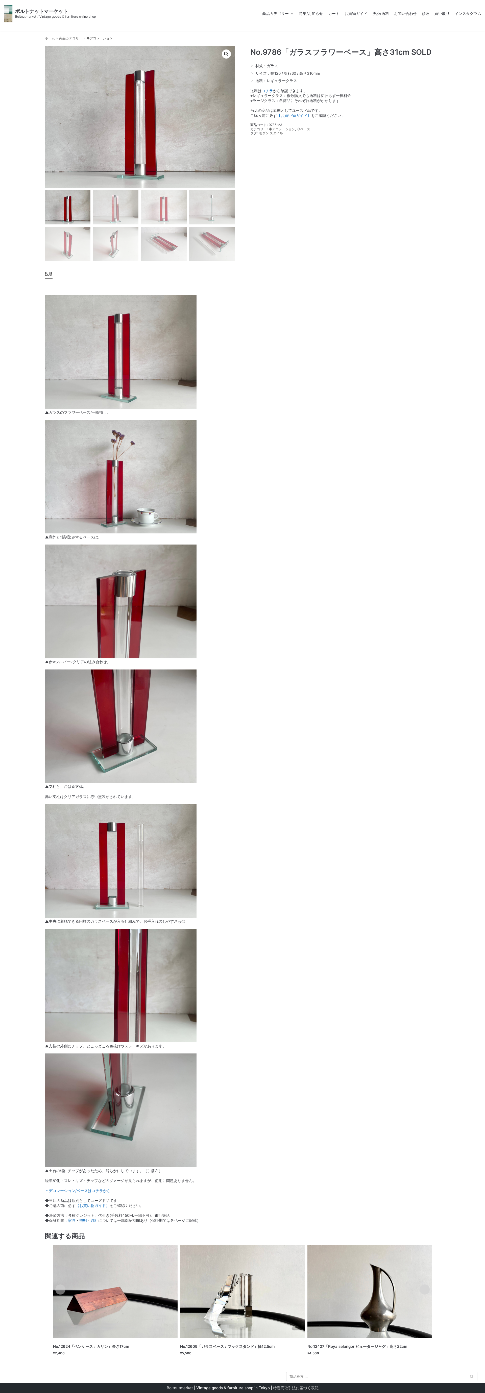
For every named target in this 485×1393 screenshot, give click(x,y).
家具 (72, 1220)
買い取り (442, 13)
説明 (49, 274)
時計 (94, 1220)
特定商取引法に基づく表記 (296, 1387)
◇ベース (303, 129)
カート (334, 13)
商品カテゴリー (70, 38)
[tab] (49, 274)
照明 (83, 1220)
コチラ (267, 90)
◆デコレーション (99, 38)
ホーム (50, 38)
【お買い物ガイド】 (294, 115)
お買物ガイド (356, 13)
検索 (471, 1377)
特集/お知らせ (311, 13)
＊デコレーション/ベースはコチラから (78, 1190)
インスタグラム (468, 13)
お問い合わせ (405, 13)
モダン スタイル (271, 133)
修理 (425, 13)
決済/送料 (380, 13)
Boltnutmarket (180, 1387)
